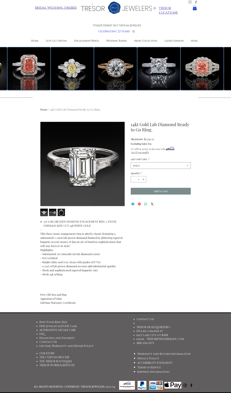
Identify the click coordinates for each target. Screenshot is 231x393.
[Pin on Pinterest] (139, 204)
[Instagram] (190, 2)
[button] (195, 7)
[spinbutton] (138, 179)
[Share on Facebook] (133, 204)
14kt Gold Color (140, 159)
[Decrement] (133, 179)
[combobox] (161, 165)
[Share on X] (152, 204)
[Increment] (144, 179)
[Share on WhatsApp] (146, 204)
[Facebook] (196, 2)
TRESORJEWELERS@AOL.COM (165, 339)
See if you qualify (140, 152)
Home (44, 109)
